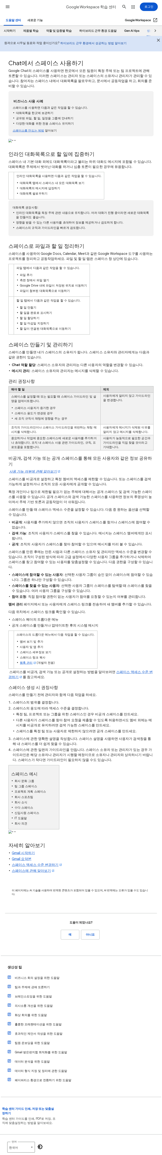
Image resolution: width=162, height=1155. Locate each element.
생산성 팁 (15, 967)
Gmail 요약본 (21, 859)
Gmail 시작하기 (23, 853)
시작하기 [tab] (10, 31)
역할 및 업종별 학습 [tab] (59, 31)
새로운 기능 (35, 20)
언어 (14, 1141)
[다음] (153, 31)
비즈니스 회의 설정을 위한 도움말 (37, 978)
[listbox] (21, 1147)
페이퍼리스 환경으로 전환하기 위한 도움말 (43, 1080)
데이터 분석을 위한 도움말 (32, 1061)
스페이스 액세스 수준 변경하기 (35, 865)
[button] (8, 7)
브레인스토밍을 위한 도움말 (33, 996)
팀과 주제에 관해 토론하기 (32, 987)
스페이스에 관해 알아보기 (31, 871)
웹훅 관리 (26, 663)
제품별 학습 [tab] (31, 31)
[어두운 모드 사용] (40, 1147)
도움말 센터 (13, 20)
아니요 (90, 934)
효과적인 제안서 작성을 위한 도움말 (38, 1034)
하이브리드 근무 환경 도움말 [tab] (98, 31)
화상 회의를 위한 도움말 (31, 1015)
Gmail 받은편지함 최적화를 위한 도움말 (41, 1052)
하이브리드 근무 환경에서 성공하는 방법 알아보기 (93, 43)
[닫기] (158, 41)
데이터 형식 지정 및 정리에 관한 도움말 (41, 1071)
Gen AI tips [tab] (131, 31)
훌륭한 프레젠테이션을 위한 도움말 (38, 1024)
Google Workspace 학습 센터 (91, 7)
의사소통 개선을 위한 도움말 (34, 1006)
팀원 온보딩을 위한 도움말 (32, 1043)
